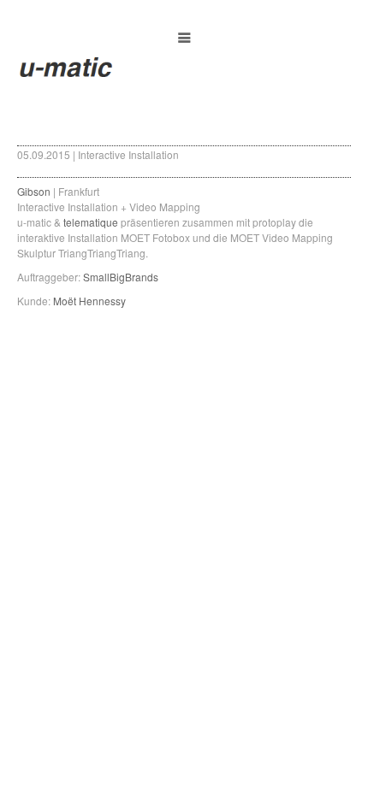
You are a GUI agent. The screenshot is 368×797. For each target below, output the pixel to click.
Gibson (33, 191)
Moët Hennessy (89, 300)
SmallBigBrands (122, 276)
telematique (90, 222)
